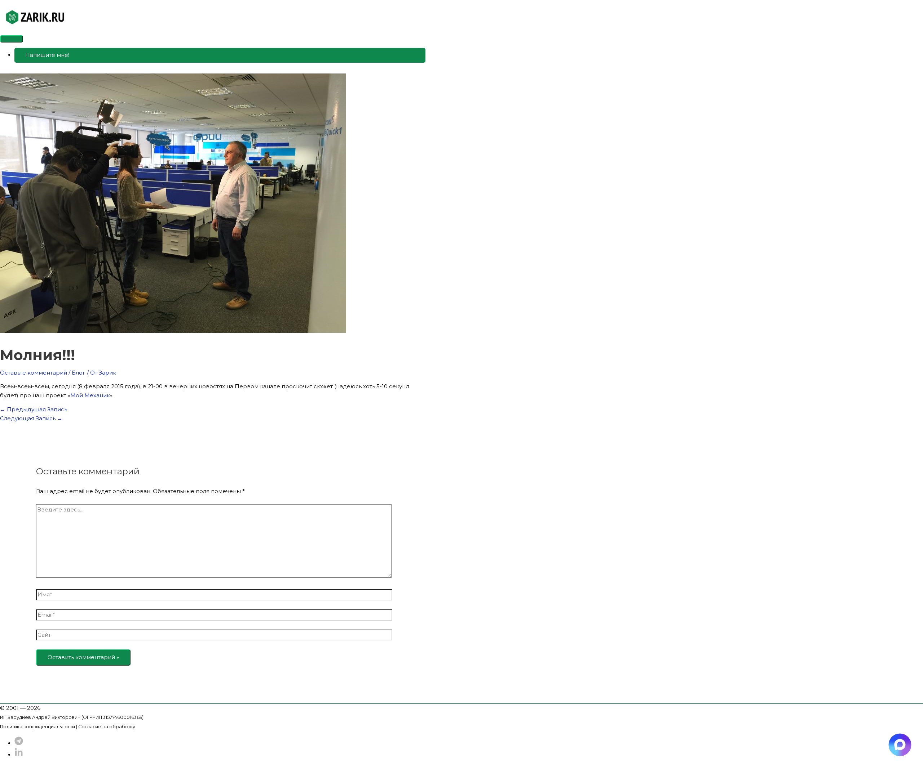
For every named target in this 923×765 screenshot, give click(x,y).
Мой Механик (90, 395)
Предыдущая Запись (33, 409)
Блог (78, 372)
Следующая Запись (31, 418)
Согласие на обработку (106, 726)
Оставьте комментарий (33, 372)
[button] (219, 55)
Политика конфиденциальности (37, 726)
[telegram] (18, 743)
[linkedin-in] (18, 754)
